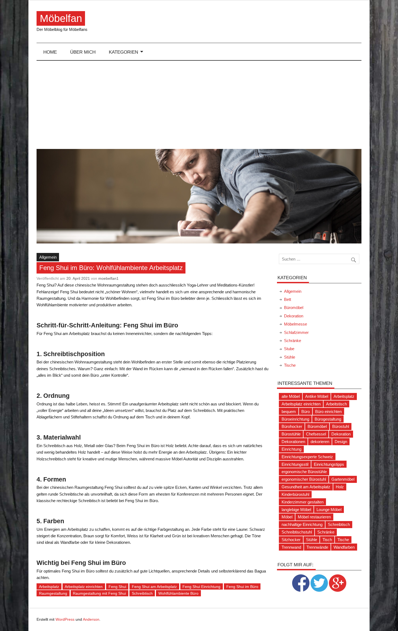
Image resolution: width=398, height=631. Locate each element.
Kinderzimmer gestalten (303, 502)
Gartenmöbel (342, 479)
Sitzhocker (291, 539)
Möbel (287, 517)
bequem (289, 411)
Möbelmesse (295, 324)
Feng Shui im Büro (242, 586)
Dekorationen (293, 441)
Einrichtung (291, 449)
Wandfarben (344, 547)
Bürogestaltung (328, 419)
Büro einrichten (328, 411)
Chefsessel (316, 434)
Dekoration (293, 316)
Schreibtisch (142, 593)
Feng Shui (117, 586)
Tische (290, 365)
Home (50, 52)
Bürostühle (291, 434)
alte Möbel (291, 396)
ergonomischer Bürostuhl (304, 479)
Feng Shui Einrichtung (201, 586)
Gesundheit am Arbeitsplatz (306, 486)
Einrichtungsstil (295, 464)
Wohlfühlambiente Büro (178, 593)
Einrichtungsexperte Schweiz (307, 456)
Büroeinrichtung (295, 419)
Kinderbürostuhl (295, 494)
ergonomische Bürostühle (304, 471)
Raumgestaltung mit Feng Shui (99, 593)
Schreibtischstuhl (297, 532)
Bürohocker (292, 426)
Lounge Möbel (329, 509)
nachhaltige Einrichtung (302, 524)
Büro (305, 411)
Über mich (83, 52)
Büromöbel (293, 307)
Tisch (327, 539)
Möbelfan (61, 18)
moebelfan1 (108, 278)
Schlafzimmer (296, 332)
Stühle (289, 357)
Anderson (91, 619)
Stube (289, 348)
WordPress (65, 619)
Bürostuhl (340, 426)
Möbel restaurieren (314, 517)
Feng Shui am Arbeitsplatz (154, 586)
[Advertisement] (199, 105)
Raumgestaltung (53, 593)
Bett (287, 299)
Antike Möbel (316, 396)
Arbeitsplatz (49, 586)
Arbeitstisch (336, 404)
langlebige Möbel (296, 509)
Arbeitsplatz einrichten (84, 586)
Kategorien (123, 52)
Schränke (292, 340)
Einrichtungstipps (329, 464)
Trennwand (291, 547)
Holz (340, 486)
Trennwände (317, 547)
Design (341, 441)
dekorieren (320, 441)
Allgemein (48, 257)
